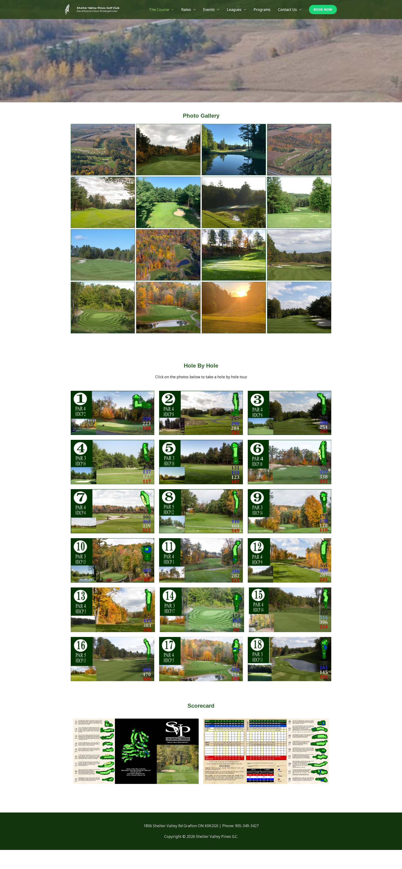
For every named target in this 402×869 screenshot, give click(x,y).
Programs (262, 9)
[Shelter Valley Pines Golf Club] (67, 9)
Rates (186, 9)
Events (209, 9)
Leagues (234, 9)
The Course (159, 9)
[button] (323, 9)
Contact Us (287, 9)
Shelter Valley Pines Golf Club (98, 8)
